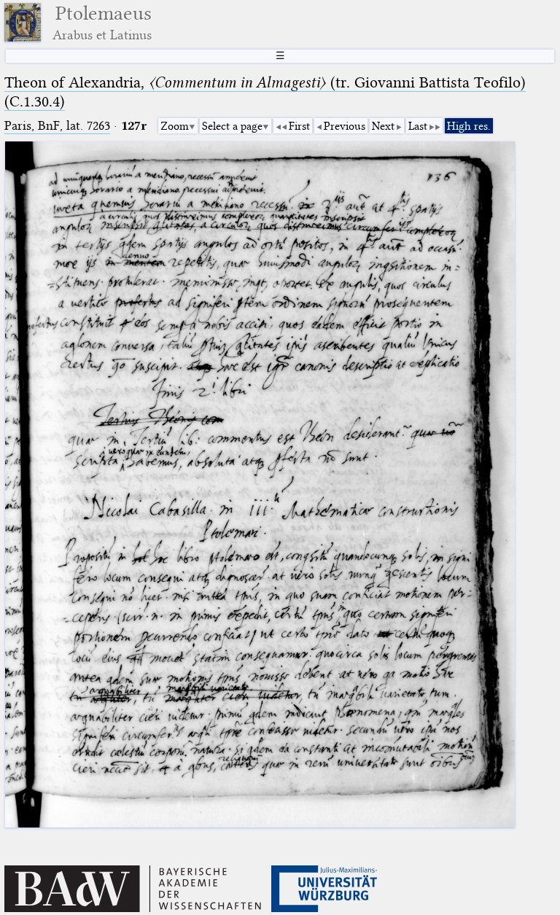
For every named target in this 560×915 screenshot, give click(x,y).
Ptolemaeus (102, 22)
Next (383, 126)
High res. (469, 126)
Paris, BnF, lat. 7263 (57, 125)
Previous (344, 126)
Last (417, 126)
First (299, 126)
